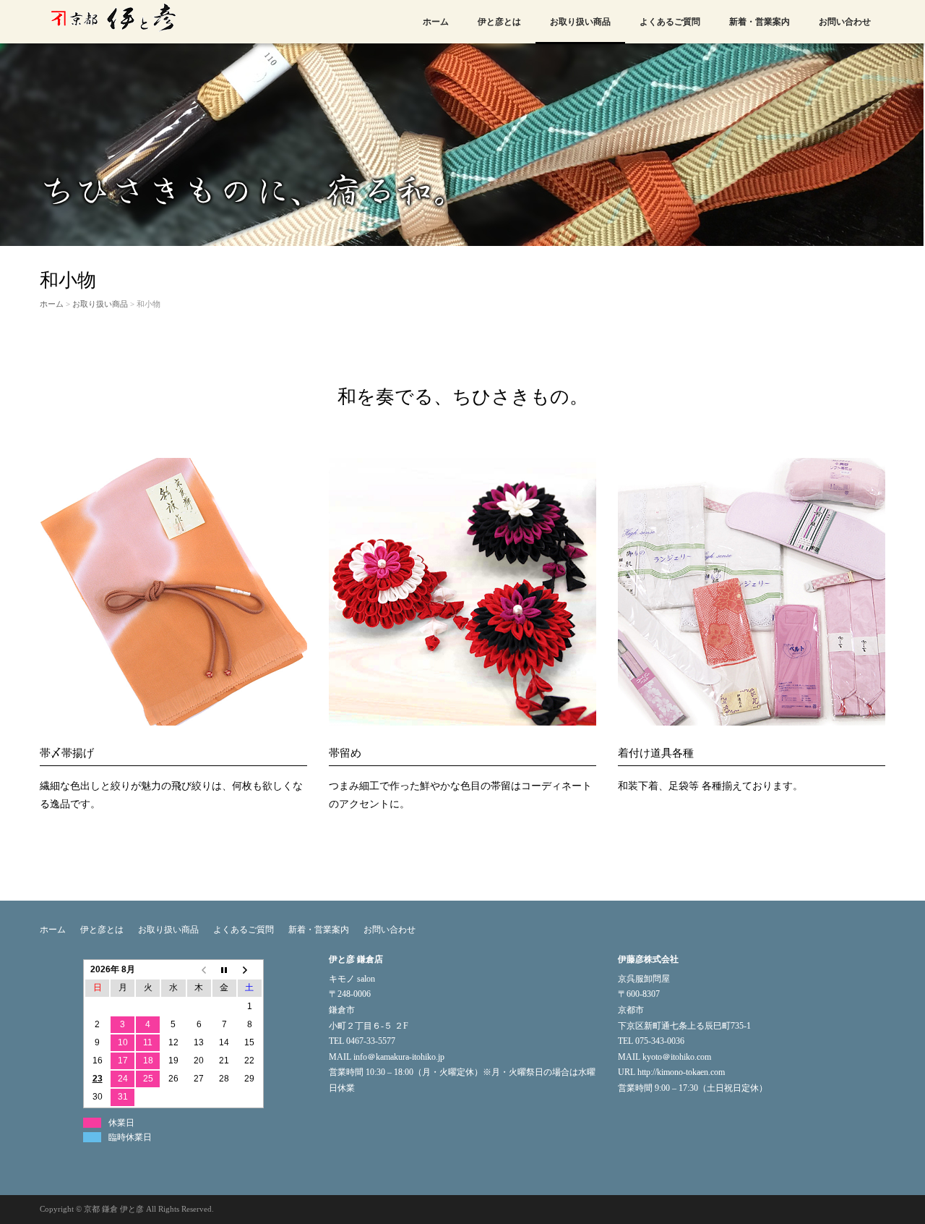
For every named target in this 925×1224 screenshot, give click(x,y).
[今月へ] (224, 969)
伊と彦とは (499, 22)
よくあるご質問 (670, 22)
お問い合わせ (845, 22)
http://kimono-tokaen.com (681, 1072)
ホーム (436, 22)
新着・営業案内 (759, 22)
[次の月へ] (250, 969)
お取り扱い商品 (580, 22)
